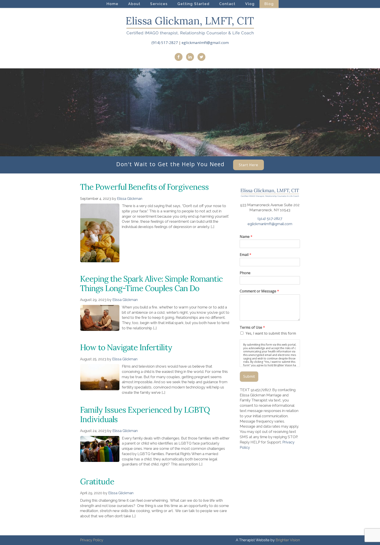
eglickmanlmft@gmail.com (205, 42)
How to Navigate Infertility (126, 347)
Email (245, 254)
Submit (249, 376)
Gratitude (97, 481)
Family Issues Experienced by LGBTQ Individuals (145, 414)
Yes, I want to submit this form (271, 333)
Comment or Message (259, 291)
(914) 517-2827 (165, 42)
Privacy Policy (91, 540)
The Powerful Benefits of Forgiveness (144, 187)
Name (246, 236)
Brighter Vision (288, 540)
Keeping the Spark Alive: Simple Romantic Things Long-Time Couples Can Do (151, 283)
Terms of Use (252, 327)
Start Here (248, 164)
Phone (245, 273)
